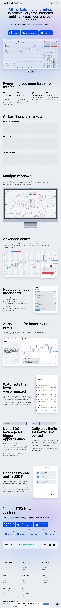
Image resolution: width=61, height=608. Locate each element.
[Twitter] (54, 544)
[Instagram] (49, 544)
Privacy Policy (15, 606)
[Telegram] (45, 544)
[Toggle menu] (57, 3)
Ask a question (50, 101)
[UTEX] (8, 3)
